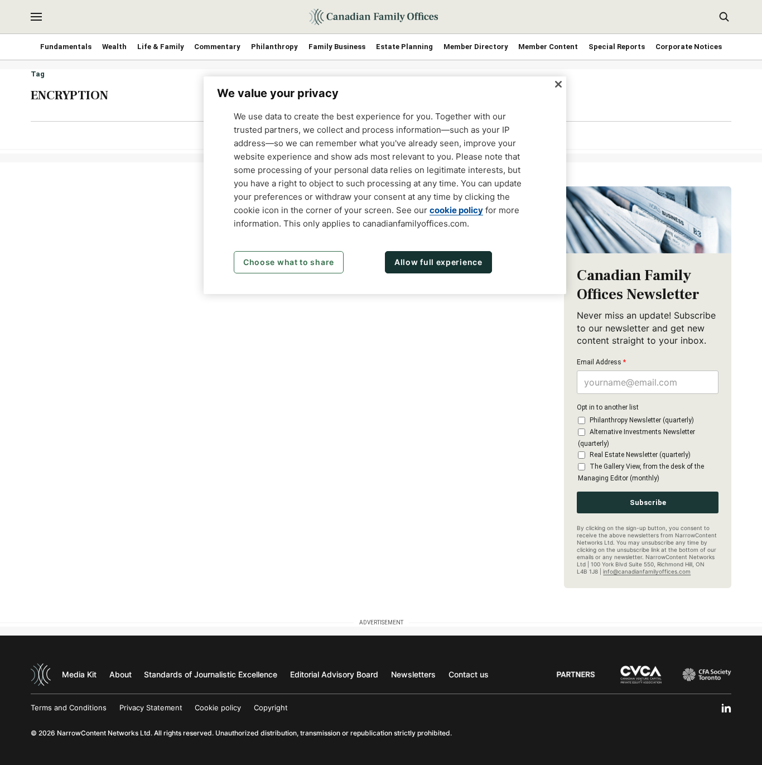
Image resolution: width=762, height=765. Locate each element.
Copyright (271, 707)
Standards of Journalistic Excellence (210, 674)
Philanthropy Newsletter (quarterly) (642, 420)
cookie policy (456, 210)
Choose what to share (288, 262)
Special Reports (617, 46)
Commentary (217, 46)
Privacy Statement (150, 707)
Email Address (601, 362)
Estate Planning (404, 46)
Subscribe (648, 502)
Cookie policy (218, 707)
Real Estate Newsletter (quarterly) (640, 455)
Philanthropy (274, 46)
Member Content (548, 46)
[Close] (558, 84)
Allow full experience (438, 262)
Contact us (468, 674)
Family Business (336, 46)
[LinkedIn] (726, 708)
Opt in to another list (608, 407)
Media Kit (79, 674)
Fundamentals (65, 46)
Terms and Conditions (69, 707)
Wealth (114, 46)
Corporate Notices (688, 46)
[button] (36, 17)
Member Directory (475, 46)
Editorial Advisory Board (334, 674)
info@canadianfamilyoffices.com (647, 571)
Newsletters (413, 674)
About (120, 674)
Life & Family (160, 46)
